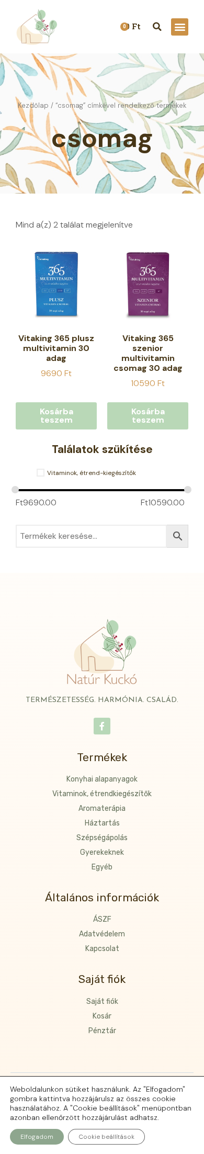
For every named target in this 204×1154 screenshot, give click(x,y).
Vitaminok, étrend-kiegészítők (91, 473)
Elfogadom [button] (36, 1137)
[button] (179, 27)
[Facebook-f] (102, 726)
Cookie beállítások (106, 1137)
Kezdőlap (33, 105)
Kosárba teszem (56, 415)
